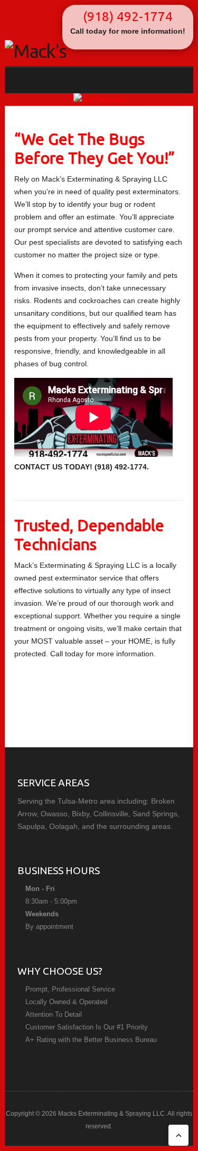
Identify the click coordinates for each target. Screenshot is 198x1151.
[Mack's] (35, 51)
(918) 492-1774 (128, 16)
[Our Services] (99, 99)
